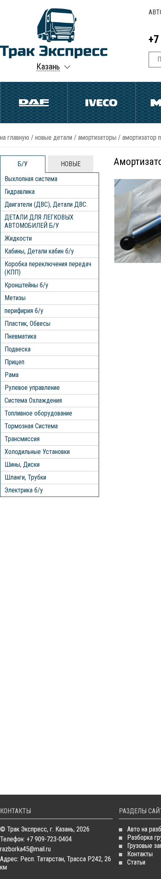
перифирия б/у (24, 311)
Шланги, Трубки (25, 477)
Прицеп (14, 362)
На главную (14, 137)
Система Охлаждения (33, 400)
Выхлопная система (31, 179)
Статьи (136, 862)
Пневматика (20, 336)
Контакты (140, 854)
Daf (33, 102)
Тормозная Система (31, 426)
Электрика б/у (24, 490)
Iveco (101, 102)
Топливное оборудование (38, 413)
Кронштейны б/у (26, 285)
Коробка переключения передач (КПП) (48, 268)
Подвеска (18, 349)
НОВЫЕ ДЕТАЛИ (53, 137)
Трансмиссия (22, 439)
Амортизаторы (97, 137)
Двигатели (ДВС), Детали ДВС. (46, 204)
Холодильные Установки (37, 452)
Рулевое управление (32, 388)
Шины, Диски (22, 464)
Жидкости (18, 238)
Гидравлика (20, 192)
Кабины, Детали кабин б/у (39, 251)
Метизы (15, 298)
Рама (12, 375)
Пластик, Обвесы (27, 323)
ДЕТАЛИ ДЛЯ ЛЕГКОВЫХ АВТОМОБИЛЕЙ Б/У (39, 221)
